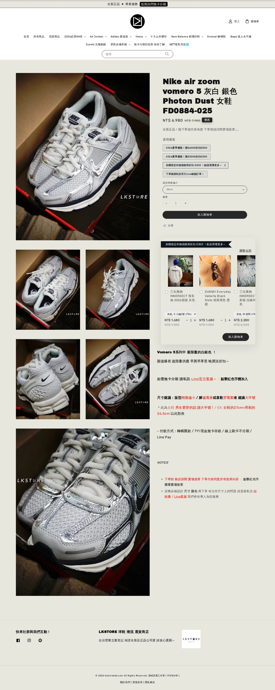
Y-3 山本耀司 (159, 36)
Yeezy (139, 36)
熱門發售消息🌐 (179, 44)
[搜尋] (167, 54)
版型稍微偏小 (170, 182)
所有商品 (38, 36)
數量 (165, 197)
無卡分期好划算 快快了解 (149, 44)
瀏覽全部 (245, 250)
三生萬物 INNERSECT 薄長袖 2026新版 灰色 (182, 296)
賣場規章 (137, 682)
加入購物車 (204, 214)
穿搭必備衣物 (119, 44)
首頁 (26, 36)
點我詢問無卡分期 (153, 4)
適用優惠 (169, 139)
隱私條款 (150, 682)
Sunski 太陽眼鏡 (96, 44)
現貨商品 (54, 36)
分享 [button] (170, 225)
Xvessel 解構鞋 (216, 36)
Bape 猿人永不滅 (240, 36)
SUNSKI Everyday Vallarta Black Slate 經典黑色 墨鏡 (218, 298)
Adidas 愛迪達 (119, 36)
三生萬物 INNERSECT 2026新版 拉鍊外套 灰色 (252, 298)
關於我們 (125, 682)
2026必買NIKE (73, 36)
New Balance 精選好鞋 (185, 36)
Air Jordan (96, 36)
